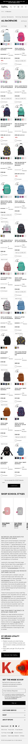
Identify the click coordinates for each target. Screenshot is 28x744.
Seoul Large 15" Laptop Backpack (20, 49)
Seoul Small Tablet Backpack (20, 389)
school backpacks (13, 568)
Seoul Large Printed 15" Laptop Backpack (7, 87)
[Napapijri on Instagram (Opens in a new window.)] (10, 726)
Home (2, 11)
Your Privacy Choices (5, 732)
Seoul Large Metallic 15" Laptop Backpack (20, 279)
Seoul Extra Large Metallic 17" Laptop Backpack (6, 203)
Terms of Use (4, 729)
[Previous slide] (1, 2)
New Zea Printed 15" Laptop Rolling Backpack (6, 125)
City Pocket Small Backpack (6, 278)
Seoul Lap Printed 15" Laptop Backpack (7, 163)
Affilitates (22, 735)
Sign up (14, 703)
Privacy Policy (15, 697)
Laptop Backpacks (7, 17)
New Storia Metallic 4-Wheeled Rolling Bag (7, 242)
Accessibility (4, 735)
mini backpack (5, 580)
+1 (10, 44)
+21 (25, 44)
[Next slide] (26, 2)
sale (4, 625)
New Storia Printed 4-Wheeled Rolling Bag (21, 353)
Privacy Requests (19, 729)
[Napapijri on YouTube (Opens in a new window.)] (16, 726)
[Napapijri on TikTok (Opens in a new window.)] (19, 726)
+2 (10, 158)
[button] (1, 44)
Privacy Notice (11, 729)
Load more (14, 485)
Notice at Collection (18, 732)
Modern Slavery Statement (13, 735)
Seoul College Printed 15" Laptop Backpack (20, 425)
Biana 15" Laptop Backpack (19, 318)
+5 (25, 312)
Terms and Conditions (11, 698)
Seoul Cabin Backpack (4, 352)
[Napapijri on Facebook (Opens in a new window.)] (13, 726)
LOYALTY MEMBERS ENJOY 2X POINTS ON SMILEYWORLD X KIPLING (14, 2)
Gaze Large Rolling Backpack (6, 49)
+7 (10, 273)
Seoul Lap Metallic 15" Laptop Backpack (7, 318)
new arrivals (16, 622)
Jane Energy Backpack (4, 463)
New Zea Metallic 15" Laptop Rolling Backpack (21, 125)
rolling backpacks (6, 596)
